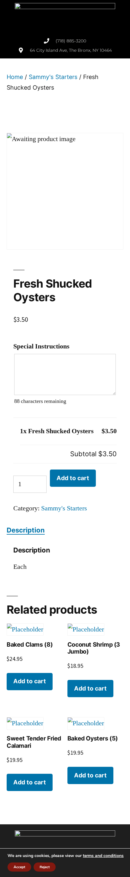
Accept (19, 867)
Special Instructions (41, 346)
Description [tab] (26, 530)
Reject (45, 867)
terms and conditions (103, 856)
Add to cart (73, 478)
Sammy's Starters (53, 77)
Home (15, 77)
